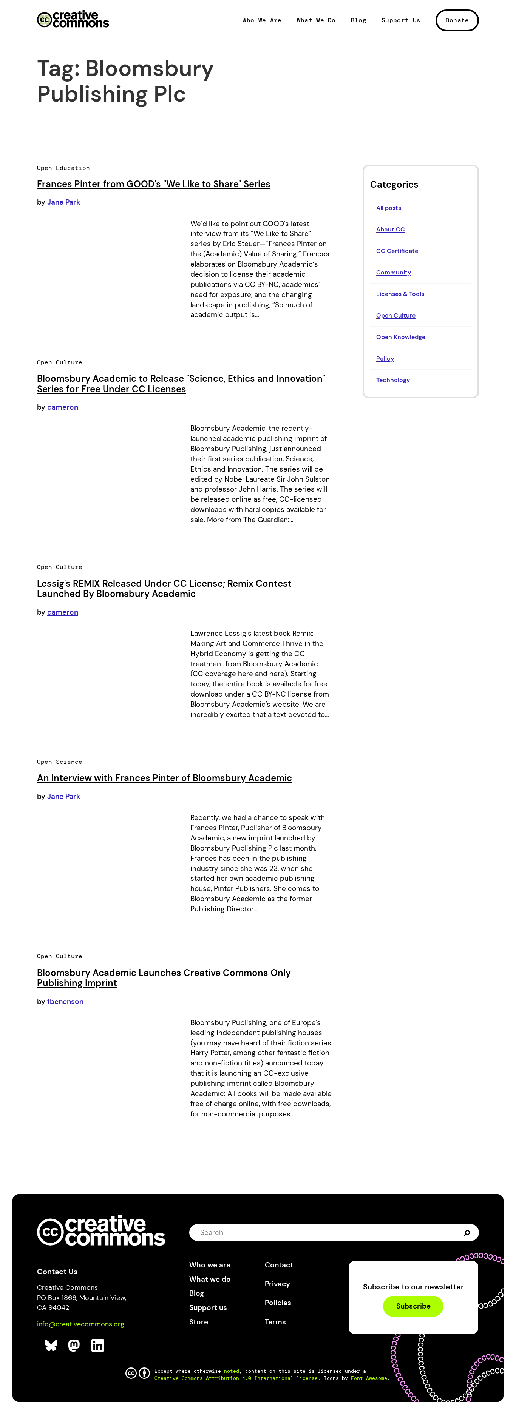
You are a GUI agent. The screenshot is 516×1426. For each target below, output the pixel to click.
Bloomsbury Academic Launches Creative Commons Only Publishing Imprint (164, 978)
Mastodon (75, 1345)
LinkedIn (98, 1345)
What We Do (316, 20)
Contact (279, 1265)
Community (393, 272)
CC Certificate (397, 251)
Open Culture (396, 315)
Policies (278, 1302)
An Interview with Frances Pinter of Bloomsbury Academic (164, 778)
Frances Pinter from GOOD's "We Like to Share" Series (153, 184)
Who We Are (262, 20)
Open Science (59, 762)
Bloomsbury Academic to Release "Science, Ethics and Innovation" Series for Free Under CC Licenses (181, 384)
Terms (275, 1322)
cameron (62, 407)
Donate (457, 20)
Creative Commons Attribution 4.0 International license (236, 1378)
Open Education (63, 168)
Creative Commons (73, 19)
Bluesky (51, 1345)
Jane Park (63, 202)
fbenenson (65, 1001)
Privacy (277, 1284)
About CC (390, 229)
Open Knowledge (400, 337)
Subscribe (413, 1306)
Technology (393, 380)
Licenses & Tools (400, 294)
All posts (388, 208)
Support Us (401, 20)
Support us (208, 1307)
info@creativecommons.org (80, 1324)
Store (198, 1322)
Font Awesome (369, 1378)
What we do (210, 1279)
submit (467, 1232)
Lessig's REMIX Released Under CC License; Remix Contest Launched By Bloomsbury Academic (164, 589)
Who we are (209, 1265)
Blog (358, 20)
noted (231, 1371)
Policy (385, 358)
